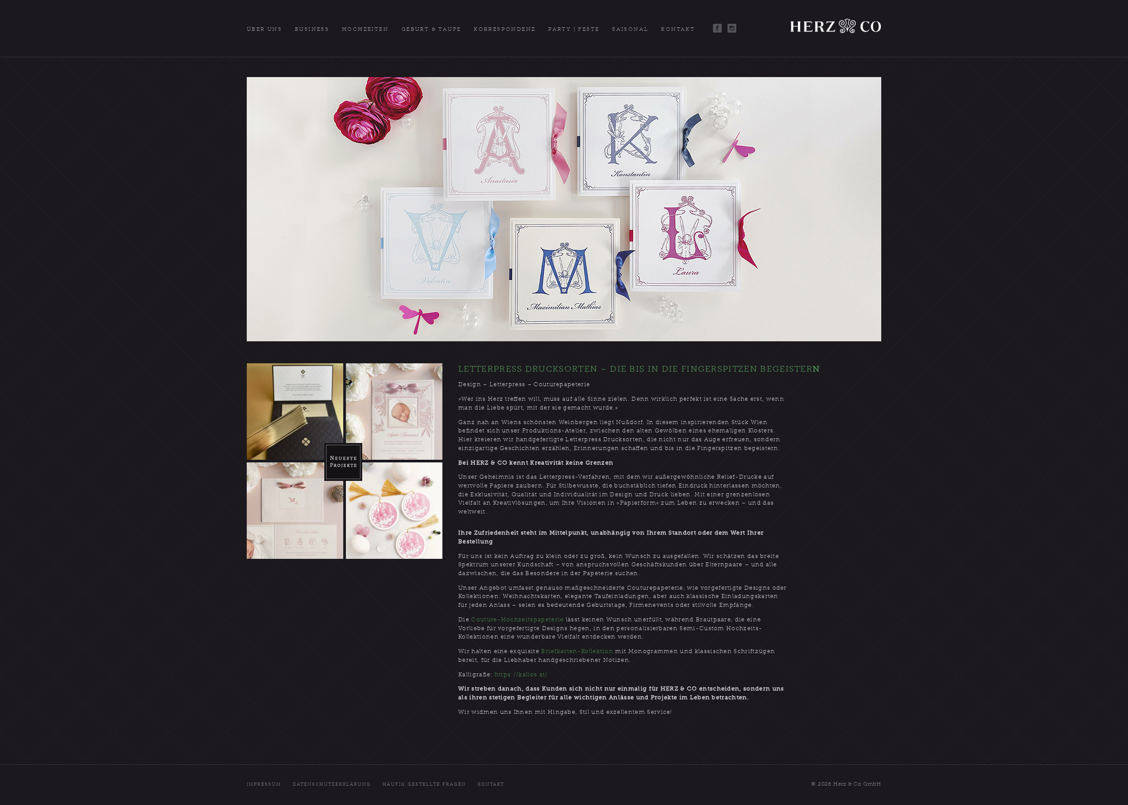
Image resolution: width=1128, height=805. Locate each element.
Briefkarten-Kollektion (577, 651)
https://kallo (514, 674)
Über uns (264, 29)
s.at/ (541, 674)
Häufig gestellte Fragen (424, 784)
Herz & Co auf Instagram (731, 28)
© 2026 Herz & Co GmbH (846, 784)
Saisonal (630, 29)
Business (312, 29)
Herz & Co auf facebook (717, 28)
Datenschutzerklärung (332, 784)
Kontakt (678, 29)
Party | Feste (573, 29)
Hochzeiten (365, 29)
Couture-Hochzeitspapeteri (515, 619)
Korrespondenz (504, 29)
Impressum (264, 784)
